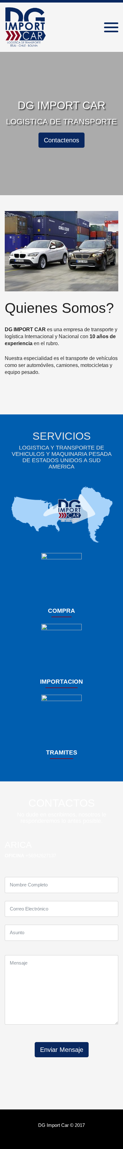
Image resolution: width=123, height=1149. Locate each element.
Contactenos (61, 140)
